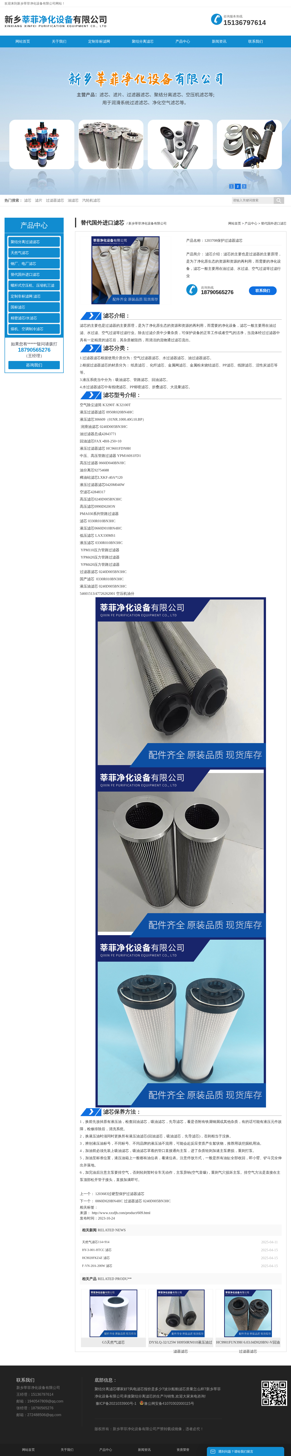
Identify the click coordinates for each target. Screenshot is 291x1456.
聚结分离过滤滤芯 (25, 242)
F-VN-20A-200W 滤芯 (97, 1266)
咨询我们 (34, 365)
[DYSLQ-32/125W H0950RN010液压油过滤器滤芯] (180, 1313)
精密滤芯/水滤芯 (24, 318)
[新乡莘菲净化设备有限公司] (56, 29)
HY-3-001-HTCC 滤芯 (97, 1250)
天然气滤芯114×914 (95, 1242)
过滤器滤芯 (55, 200)
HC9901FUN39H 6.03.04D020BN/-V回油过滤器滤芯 (248, 1343)
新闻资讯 (144, 1449)
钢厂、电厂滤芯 (23, 264)
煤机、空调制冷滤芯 (27, 329)
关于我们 (67, 1449)
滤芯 (27, 200)
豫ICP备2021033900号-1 (116, 1403)
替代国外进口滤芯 (25, 274)
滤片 (38, 200)
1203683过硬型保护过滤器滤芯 (119, 1194)
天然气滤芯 (20, 253)
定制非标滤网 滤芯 (26, 296)
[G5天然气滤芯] (113, 1313)
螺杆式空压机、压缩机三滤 (32, 285)
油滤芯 (73, 200)
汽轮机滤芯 (91, 200)
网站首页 (234, 223)
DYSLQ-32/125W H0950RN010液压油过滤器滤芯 (180, 1343)
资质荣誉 (183, 1449)
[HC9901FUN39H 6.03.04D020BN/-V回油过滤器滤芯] (248, 1313)
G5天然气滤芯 (113, 1342)
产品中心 (251, 223)
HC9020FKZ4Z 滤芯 (96, 1258)
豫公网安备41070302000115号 (169, 1403)
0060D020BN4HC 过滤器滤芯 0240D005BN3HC (132, 1201)
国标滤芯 (18, 307)
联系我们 (263, 291)
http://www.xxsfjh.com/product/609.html (121, 1213)
